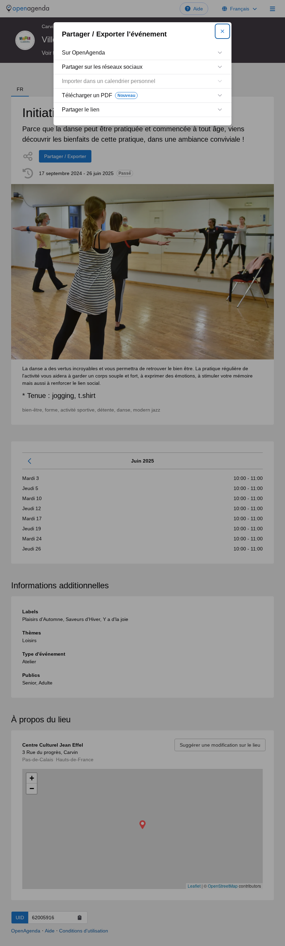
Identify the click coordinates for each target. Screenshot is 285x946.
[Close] (222, 31)
